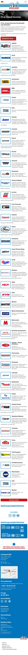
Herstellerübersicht (5, 610)
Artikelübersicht (4, 611)
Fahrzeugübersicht (5, 608)
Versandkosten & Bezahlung (7, 627)
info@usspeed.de (7, 589)
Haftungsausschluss (6, 646)
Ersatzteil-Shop (7, 38)
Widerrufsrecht (4, 630)
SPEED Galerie (4, 618)
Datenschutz (4, 644)
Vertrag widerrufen (6, 632)
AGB (2, 628)
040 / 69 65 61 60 (8, 586)
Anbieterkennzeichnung (6, 625)
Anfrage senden (14, 500)
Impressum (4, 642)
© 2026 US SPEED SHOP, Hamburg (9, 649)
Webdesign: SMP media (7, 647)
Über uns (3, 617)
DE (2, 2)
